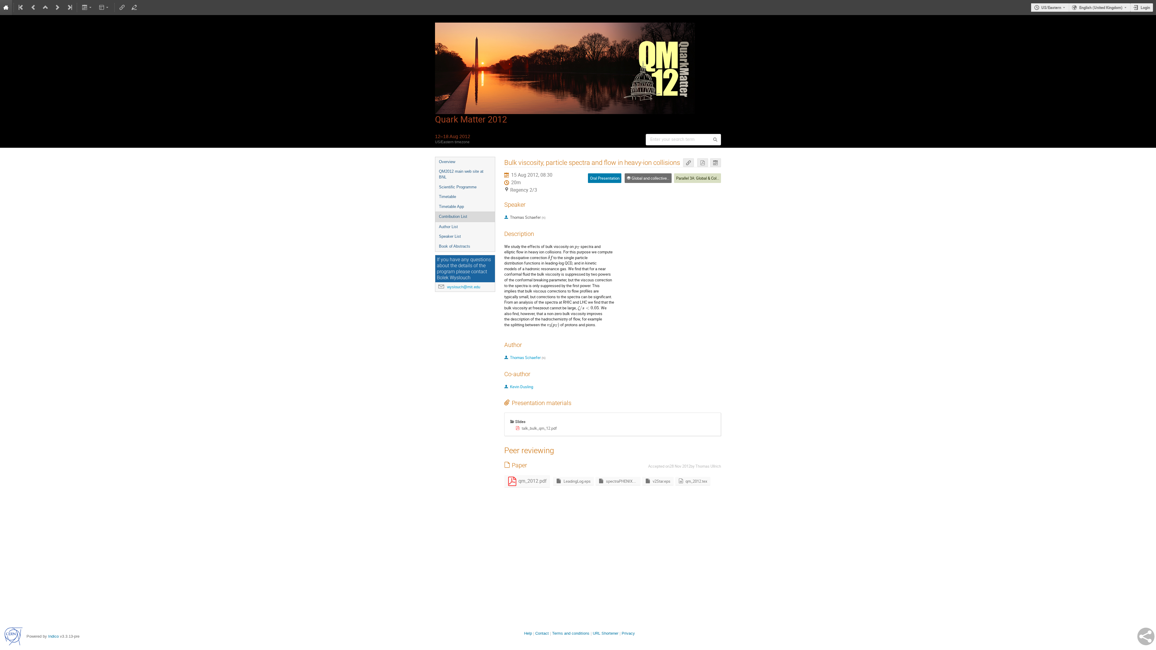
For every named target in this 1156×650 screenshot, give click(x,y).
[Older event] (33, 7)
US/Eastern (1051, 7)
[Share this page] (1145, 636)
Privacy (628, 633)
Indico (53, 636)
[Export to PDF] (702, 162)
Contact (542, 633)
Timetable (447, 196)
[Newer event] (57, 7)
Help (528, 633)
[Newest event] (69, 7)
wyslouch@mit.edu (463, 286)
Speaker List (450, 236)
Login (1145, 7)
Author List (448, 226)
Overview (447, 161)
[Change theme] (104, 7)
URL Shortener (605, 633)
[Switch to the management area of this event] (134, 7)
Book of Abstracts (454, 246)
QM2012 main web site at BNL (461, 174)
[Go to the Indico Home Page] (6, 7)
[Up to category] (45, 7)
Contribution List (453, 216)
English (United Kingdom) (1101, 7)
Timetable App (451, 206)
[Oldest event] (21, 7)
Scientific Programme (458, 187)
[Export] (87, 7)
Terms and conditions (570, 633)
